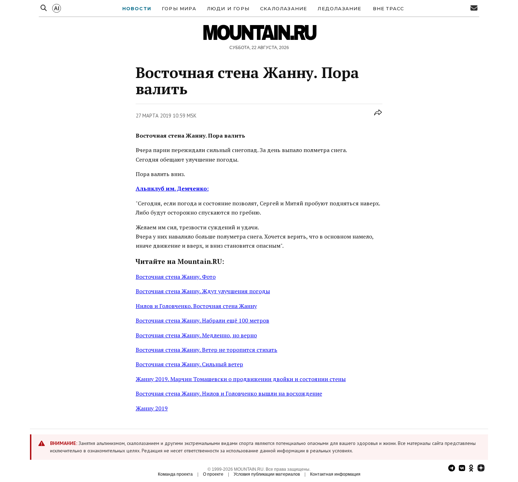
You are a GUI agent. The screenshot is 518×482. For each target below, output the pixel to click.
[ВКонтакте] (462, 469)
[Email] (474, 8)
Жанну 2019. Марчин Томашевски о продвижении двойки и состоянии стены (241, 379)
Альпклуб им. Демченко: (172, 188)
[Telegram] (451, 469)
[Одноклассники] (471, 469)
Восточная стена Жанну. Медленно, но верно (196, 335)
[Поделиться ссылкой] (378, 116)
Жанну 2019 (152, 408)
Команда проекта (175, 474)
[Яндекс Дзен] (481, 469)
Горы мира (179, 8)
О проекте (213, 474)
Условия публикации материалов (267, 474)
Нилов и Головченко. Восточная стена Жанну (196, 306)
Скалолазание (283, 8)
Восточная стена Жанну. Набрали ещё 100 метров (202, 320)
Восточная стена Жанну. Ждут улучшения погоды (203, 291)
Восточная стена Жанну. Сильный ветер (189, 364)
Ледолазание (339, 8)
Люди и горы (228, 8)
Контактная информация (335, 474)
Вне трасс (388, 8)
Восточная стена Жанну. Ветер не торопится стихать (206, 350)
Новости (136, 8)
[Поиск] (44, 8)
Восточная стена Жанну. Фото (176, 277)
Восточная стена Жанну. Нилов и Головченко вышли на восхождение (229, 393)
